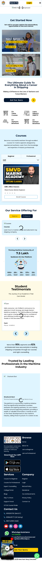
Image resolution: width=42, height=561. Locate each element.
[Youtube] (6, 526)
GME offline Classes (11, 187)
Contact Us (10, 509)
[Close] (35, 6)
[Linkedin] (20, 526)
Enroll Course (21, 197)
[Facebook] (11, 526)
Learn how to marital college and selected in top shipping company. (20, 231)
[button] (11, 156)
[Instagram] (15, 526)
